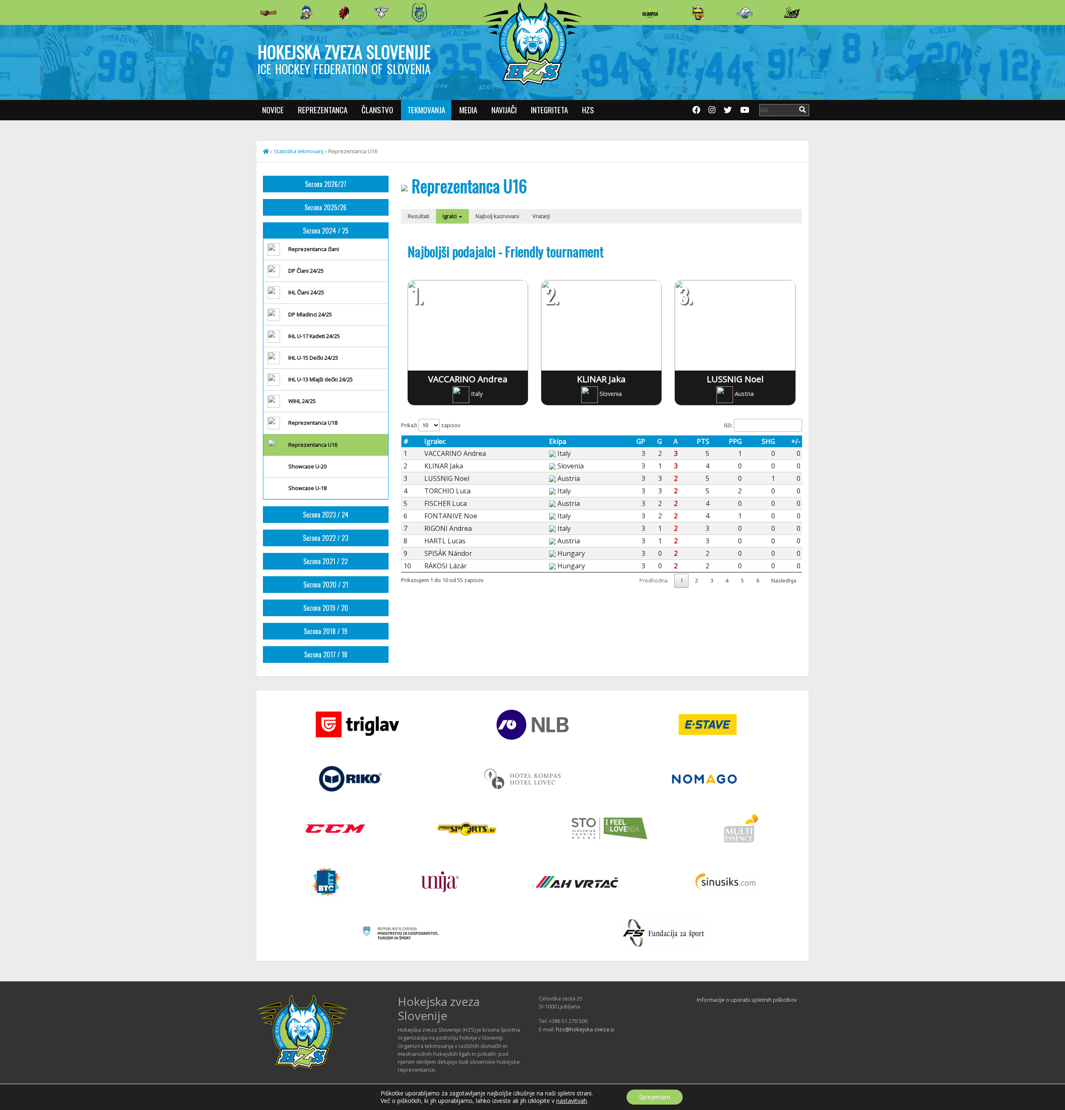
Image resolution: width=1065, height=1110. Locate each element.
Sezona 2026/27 (326, 184)
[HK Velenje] (791, 12)
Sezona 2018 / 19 (325, 631)
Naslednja (783, 580)
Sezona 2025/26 (326, 207)
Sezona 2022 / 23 (325, 538)
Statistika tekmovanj (298, 151)
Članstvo (377, 110)
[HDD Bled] (268, 12)
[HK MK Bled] (306, 12)
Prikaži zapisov (430, 425)
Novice (273, 110)
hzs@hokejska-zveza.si (585, 1029)
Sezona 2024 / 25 (326, 231)
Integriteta (549, 110)
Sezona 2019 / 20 (325, 608)
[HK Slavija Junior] (697, 12)
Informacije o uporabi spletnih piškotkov (747, 999)
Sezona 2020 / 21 (325, 585)
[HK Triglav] (744, 12)
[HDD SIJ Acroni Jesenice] (344, 12)
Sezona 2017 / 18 (325, 655)
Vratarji (541, 216)
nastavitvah (571, 1101)
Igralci (450, 216)
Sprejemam (654, 1097)
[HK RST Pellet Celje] (419, 12)
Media (468, 110)
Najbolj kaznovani (497, 216)
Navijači (504, 110)
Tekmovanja (426, 110)
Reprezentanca (322, 110)
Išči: (728, 425)
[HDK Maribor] (381, 12)
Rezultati (418, 216)
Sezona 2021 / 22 (325, 561)
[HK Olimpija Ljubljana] (650, 12)
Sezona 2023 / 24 (326, 515)
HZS (588, 110)
